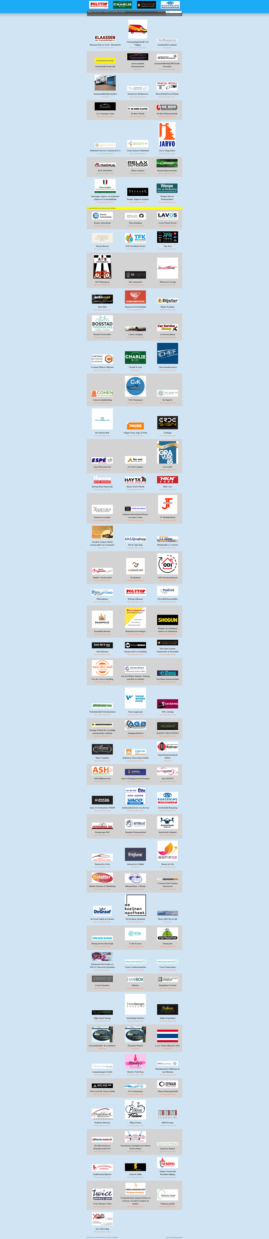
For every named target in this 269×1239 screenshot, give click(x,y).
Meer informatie (101, 47)
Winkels (95, 12)
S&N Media (115, 1237)
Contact (168, 14)
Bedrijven (90, 12)
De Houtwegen (114, 12)
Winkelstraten (107, 12)
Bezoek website (109, 47)
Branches (100, 12)
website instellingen (173, 1237)
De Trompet (122, 12)
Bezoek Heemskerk (175, 14)
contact (167, 1237)
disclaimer (180, 1237)
